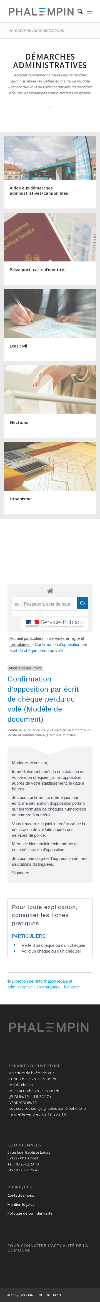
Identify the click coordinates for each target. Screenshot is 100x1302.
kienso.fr (72, 987)
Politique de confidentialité (30, 1213)
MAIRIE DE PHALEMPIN (44, 1295)
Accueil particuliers (27, 638)
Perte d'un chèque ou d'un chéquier (53, 945)
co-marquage (48, 987)
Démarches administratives (36, 30)
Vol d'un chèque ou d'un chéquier (51, 951)
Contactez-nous (21, 1195)
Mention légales (21, 1204)
